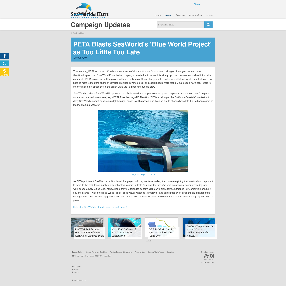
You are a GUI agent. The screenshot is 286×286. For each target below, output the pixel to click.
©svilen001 (149, 241)
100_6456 (135, 174)
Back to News (79, 33)
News (168, 15)
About (209, 15)
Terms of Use (140, 252)
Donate (4, 74)
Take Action (195, 15)
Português (76, 266)
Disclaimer (170, 252)
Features (180, 15)
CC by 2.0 (151, 174)
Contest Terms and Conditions (96, 252)
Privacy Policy (77, 252)
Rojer (143, 174)
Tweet (197, 4)
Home (158, 15)
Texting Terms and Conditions (121, 252)
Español (75, 269)
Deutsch (75, 272)
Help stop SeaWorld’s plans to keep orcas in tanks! (100, 207)
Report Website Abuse (156, 252)
